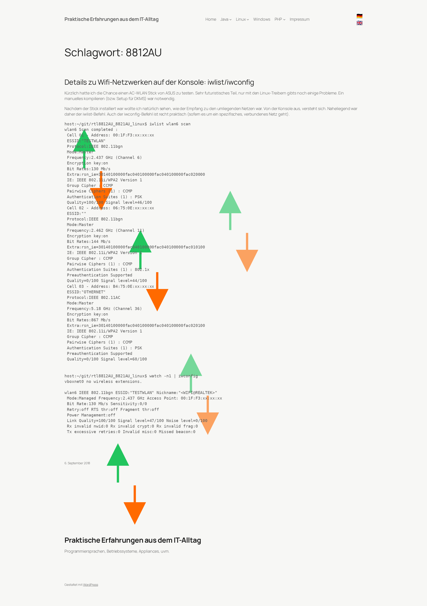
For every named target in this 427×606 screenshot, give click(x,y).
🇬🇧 (360, 22)
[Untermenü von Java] (230, 19)
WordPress (90, 584)
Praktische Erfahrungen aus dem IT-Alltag (111, 19)
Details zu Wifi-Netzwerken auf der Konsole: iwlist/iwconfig (159, 82)
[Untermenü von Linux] (248, 19)
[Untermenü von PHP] (284, 19)
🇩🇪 (360, 15)
